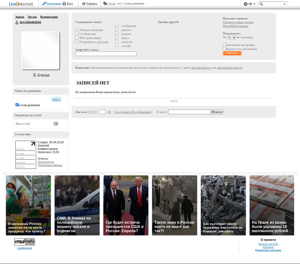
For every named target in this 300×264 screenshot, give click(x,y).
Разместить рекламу (268, 250)
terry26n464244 (17, 22)
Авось (112, 3)
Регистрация (53, 3)
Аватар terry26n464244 (40, 50)
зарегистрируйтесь (229, 67)
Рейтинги (91, 3)
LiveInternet (22, 4)
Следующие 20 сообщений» (133, 112)
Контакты (268, 247)
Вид (251, 5)
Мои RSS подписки (235, 26)
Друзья (32, 17)
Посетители (46, 162)
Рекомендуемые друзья (238, 22)
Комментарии (49, 17)
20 (109, 112)
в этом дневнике (29, 105)
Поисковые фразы (50, 165)
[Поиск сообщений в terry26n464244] (56, 99)
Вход (70, 3)
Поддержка (246, 4)
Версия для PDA (268, 244)
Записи (19, 17)
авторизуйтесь (201, 67)
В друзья (43, 75)
